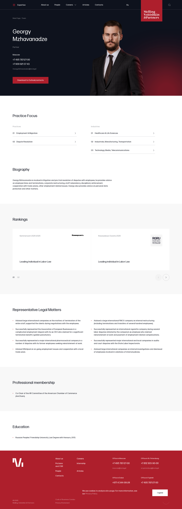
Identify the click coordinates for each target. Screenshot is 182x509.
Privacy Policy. (91, 494)
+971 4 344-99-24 (121, 482)
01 (13, 277)
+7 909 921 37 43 (21, 64)
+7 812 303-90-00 (150, 463)
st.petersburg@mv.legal (150, 468)
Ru (127, 5)
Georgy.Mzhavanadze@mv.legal (24, 69)
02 (18, 277)
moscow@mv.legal (119, 468)
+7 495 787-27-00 (21, 59)
